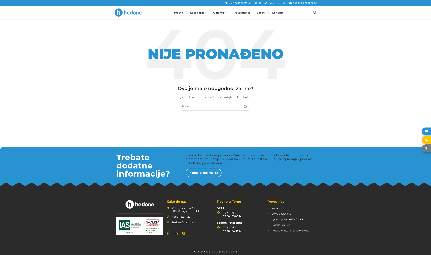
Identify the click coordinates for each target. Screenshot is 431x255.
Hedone (208, 251)
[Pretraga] (314, 12)
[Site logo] (128, 12)
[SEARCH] (245, 107)
